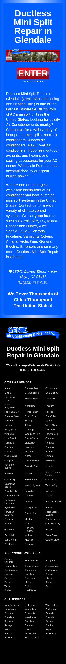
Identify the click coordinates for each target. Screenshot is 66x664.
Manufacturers (11, 605)
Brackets (49, 574)
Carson (49, 456)
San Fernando (11, 495)
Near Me (29, 544)
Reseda (49, 412)
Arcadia (49, 466)
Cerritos (29, 473)
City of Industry (52, 523)
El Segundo (31, 507)
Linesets (29, 582)
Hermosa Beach (53, 501)
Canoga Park (31, 388)
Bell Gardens (31, 479)
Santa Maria (10, 540)
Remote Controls (8, 560)
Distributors (30, 605)
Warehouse (30, 617)
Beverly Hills (10, 491)
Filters (48, 578)
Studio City (30, 416)
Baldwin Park (31, 466)
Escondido (9, 535)
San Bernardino (53, 519)
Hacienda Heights (30, 529)
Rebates (29, 625)
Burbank (49, 447)
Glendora (9, 529)
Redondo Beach (9, 466)
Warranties (30, 609)
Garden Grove (52, 540)
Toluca (28, 425)
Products (8, 621)
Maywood (50, 491)
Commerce (9, 519)
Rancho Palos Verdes (52, 473)
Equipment (50, 609)
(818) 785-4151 (35, 283)
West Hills (50, 429)
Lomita (28, 501)
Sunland (8, 420)
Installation (30, 633)
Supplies (29, 574)
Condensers (10, 570)
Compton (9, 460)
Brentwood (9, 544)
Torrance (49, 443)
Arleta (7, 388)
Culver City (9, 479)
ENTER (33, 73)
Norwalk (29, 456)
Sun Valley (50, 416)
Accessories (51, 566)
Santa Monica (32, 460)
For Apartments (32, 637)
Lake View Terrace (9, 398)
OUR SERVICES (14, 599)
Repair (48, 629)
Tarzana (8, 425)
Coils (27, 586)
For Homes (50, 633)
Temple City (51, 485)
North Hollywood (9, 406)
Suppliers (9, 617)
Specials (49, 617)
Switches (8, 578)
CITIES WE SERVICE (17, 382)
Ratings (8, 625)
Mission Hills (31, 398)
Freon (48, 586)
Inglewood (30, 451)
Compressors (31, 566)
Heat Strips (30, 590)
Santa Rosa (51, 535)
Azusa (28, 523)
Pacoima (49, 406)
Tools (7, 586)
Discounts (30, 613)
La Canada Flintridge (10, 501)
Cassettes (30, 578)
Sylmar (48, 420)
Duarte (48, 495)
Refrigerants (51, 560)
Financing (50, 613)
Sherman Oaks (11, 416)
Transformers (31, 560)
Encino (7, 393)
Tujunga (29, 420)
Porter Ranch (31, 412)
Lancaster (30, 443)
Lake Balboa (51, 393)
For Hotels (9, 637)
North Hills (50, 398)
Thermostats (10, 566)
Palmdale (9, 443)
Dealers (49, 621)
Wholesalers (51, 605)
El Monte (49, 451)
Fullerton (49, 529)
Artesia (48, 507)
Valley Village (11, 429)
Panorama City (11, 412)
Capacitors (30, 570)
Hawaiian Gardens (9, 513)
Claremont (50, 479)
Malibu (28, 519)
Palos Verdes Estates (52, 513)
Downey (8, 451)
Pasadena (30, 447)
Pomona (8, 447)
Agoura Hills (10, 507)
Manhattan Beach (9, 485)
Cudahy (29, 495)
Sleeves (8, 582)
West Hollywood (33, 485)
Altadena (8, 523)
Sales (28, 629)
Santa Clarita (31, 438)
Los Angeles (51, 434)
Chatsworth (51, 388)
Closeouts (9, 613)
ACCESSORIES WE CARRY (22, 553)
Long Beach (10, 438)
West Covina (10, 456)
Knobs (7, 590)
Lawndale (30, 491)
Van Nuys (29, 429)
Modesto (29, 540)
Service (8, 633)
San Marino (30, 513)
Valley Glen (51, 425)
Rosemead (9, 473)
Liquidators (10, 609)
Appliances (51, 570)
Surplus (49, 625)
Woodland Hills (32, 434)
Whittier (28, 535)
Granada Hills (32, 393)
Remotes (49, 582)
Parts (7, 629)
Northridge (30, 406)
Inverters (8, 574)
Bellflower (50, 460)
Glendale (50, 438)
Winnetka (9, 434)
